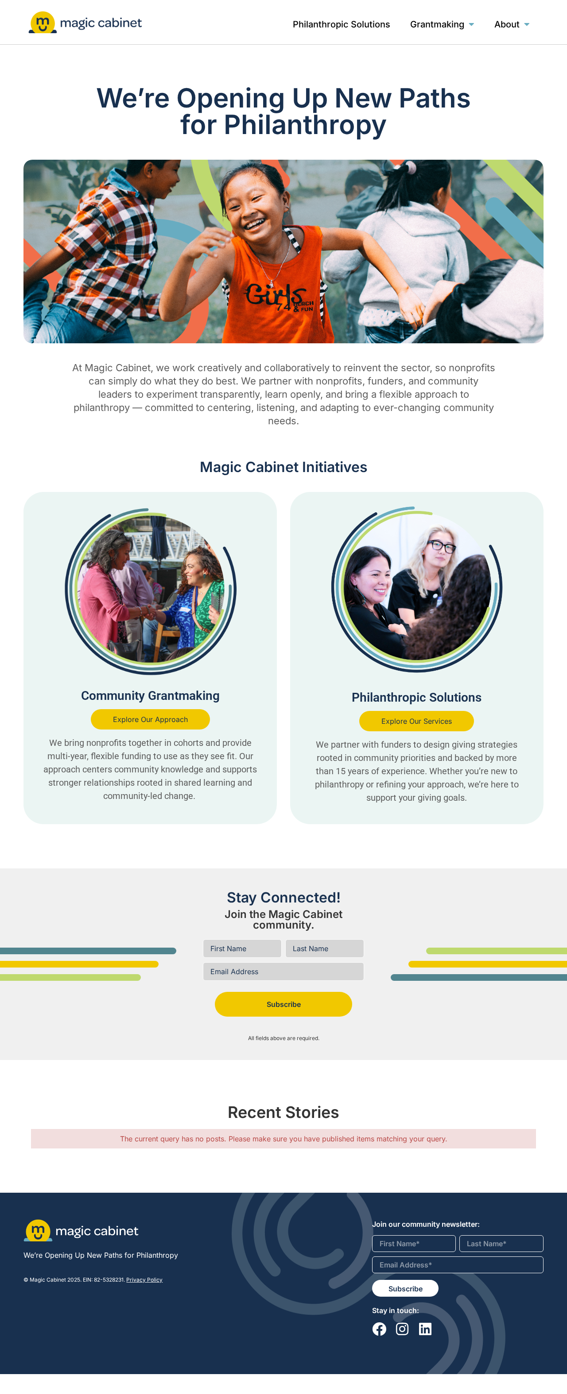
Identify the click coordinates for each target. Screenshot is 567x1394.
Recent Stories (283, 1112)
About (507, 24)
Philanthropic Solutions (341, 24)
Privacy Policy (144, 1279)
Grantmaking (437, 24)
